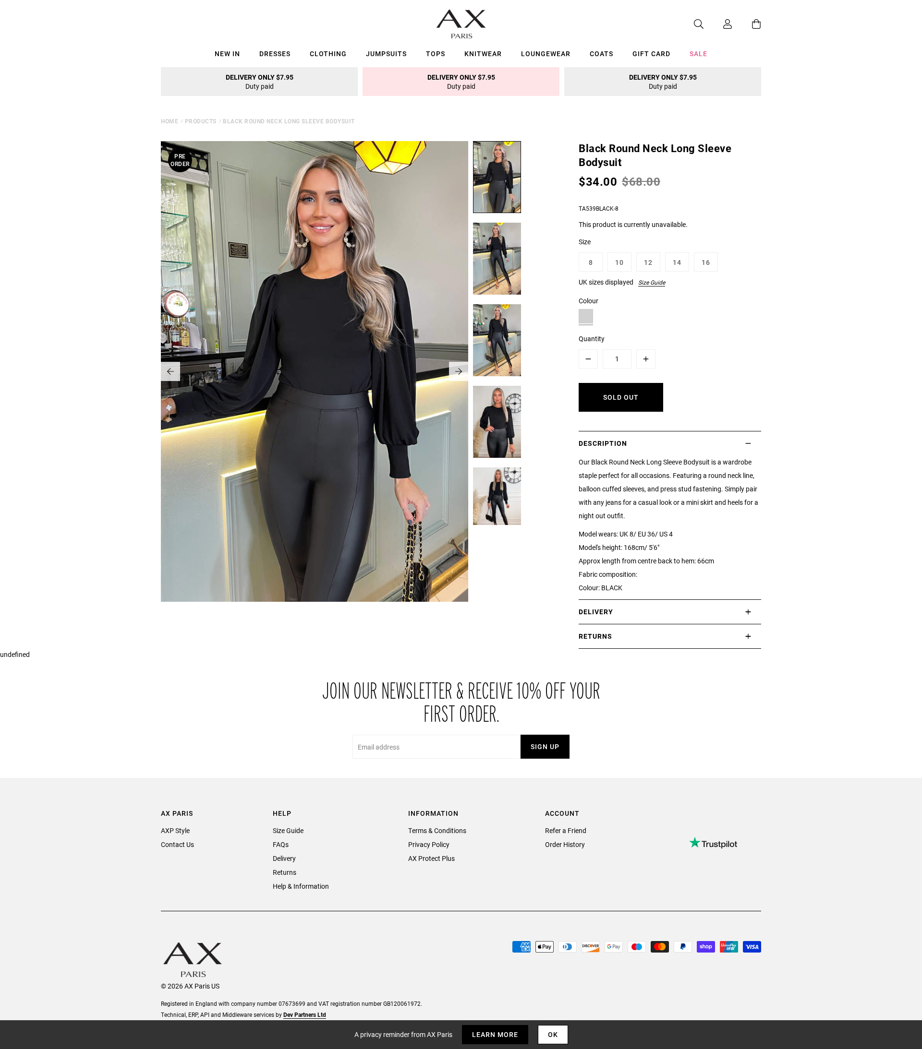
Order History (565, 844)
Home (169, 121)
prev (170, 371)
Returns (284, 872)
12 (648, 262)
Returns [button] (595, 636)
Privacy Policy (428, 844)
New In (227, 53)
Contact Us (177, 844)
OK (553, 1034)
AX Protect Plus (431, 858)
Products (201, 121)
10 (619, 262)
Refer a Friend (565, 830)
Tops (435, 53)
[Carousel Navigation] (314, 371)
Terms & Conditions (437, 830)
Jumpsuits (386, 53)
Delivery (284, 858)
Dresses (275, 53)
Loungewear (545, 53)
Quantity (592, 338)
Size (585, 241)
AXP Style (175, 830)
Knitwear (483, 53)
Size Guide (651, 282)
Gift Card (651, 53)
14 (677, 262)
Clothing (328, 53)
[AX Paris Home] (461, 24)
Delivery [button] (596, 611)
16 (706, 262)
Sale (698, 53)
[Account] (718, 24)
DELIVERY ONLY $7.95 (259, 81)
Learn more (495, 1034)
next (458, 371)
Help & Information (301, 886)
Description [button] (603, 443)
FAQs (281, 844)
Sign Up (545, 746)
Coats (601, 53)
